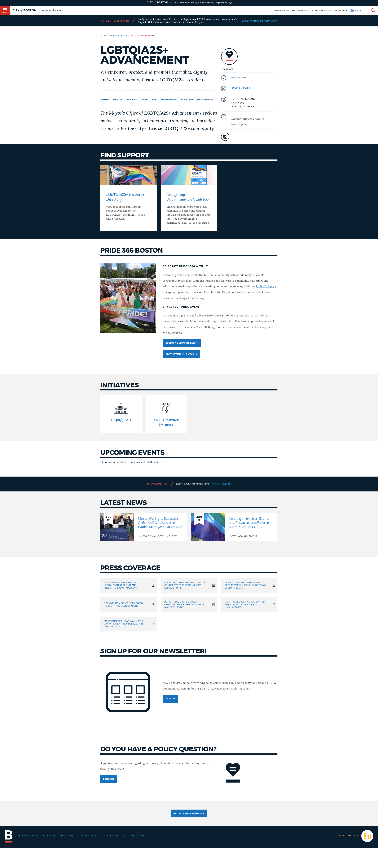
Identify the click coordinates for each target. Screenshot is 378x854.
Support (104, 99)
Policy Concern (205, 99)
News (154, 99)
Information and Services (291, 10)
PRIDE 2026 (118, 99)
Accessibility (115, 836)
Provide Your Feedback (189, 814)
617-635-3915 (238, 77)
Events (144, 99)
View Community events (181, 354)
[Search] (371, 10)
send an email (240, 88)
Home (103, 35)
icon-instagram (225, 137)
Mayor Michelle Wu (52, 10)
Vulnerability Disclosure (59, 836)
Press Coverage (169, 99)
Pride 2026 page (266, 286)
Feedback (341, 10)
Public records (91, 836)
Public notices (321, 10)
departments (117, 35)
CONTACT (108, 779)
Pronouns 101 (221, 484)
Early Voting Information (260, 21)
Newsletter (187, 99)
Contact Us (136, 836)
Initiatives (132, 99)
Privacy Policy (27, 836)
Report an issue (348, 836)
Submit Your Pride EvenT (182, 343)
